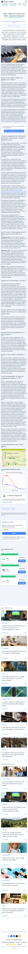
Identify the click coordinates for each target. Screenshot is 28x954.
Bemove (19, 946)
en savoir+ (3, 515)
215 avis (19, 944)
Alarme (24, 4)
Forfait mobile (13, 4)
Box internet (5, 4)
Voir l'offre (22, 561)
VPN (19, 4)
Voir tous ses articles (7, 502)
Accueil (2, 931)
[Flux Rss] (19, 936)
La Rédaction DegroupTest (9, 21)
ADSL (13, 509)
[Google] (8, 936)
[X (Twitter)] (17, 936)
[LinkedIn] (11, 936)
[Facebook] (14, 936)
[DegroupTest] (7, 2)
